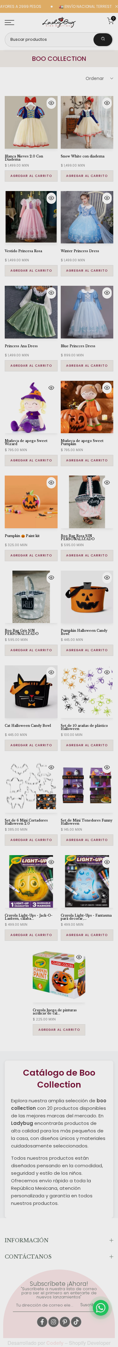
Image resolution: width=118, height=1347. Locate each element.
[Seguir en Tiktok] (76, 1322)
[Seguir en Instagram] (53, 1322)
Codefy (55, 1342)
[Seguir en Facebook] (42, 1322)
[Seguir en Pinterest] (64, 1322)
